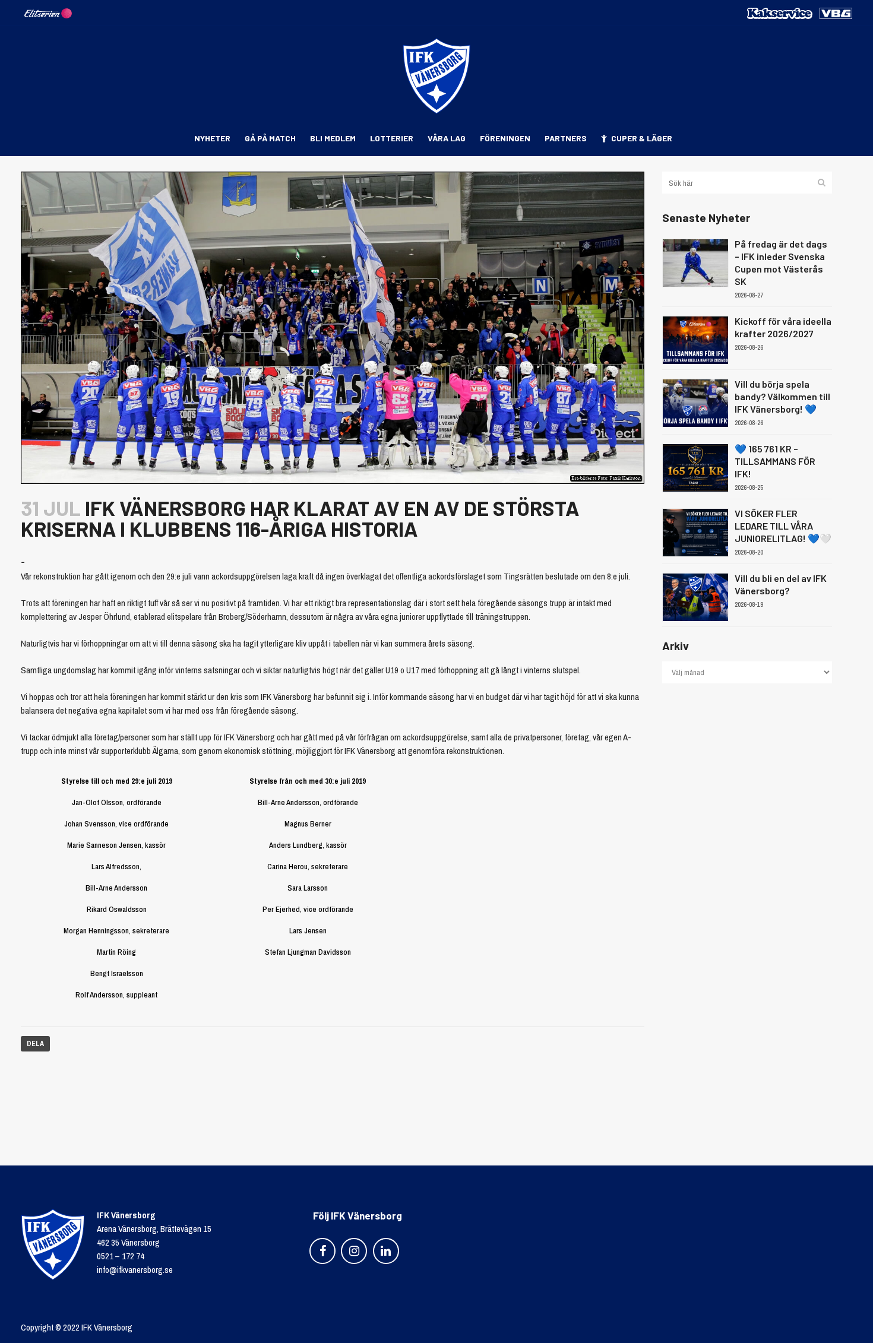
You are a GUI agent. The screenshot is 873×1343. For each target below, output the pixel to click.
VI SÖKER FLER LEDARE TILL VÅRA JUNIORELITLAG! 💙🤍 (783, 526)
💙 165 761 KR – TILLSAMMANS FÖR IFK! (775, 461)
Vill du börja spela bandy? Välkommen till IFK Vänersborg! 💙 (782, 396)
